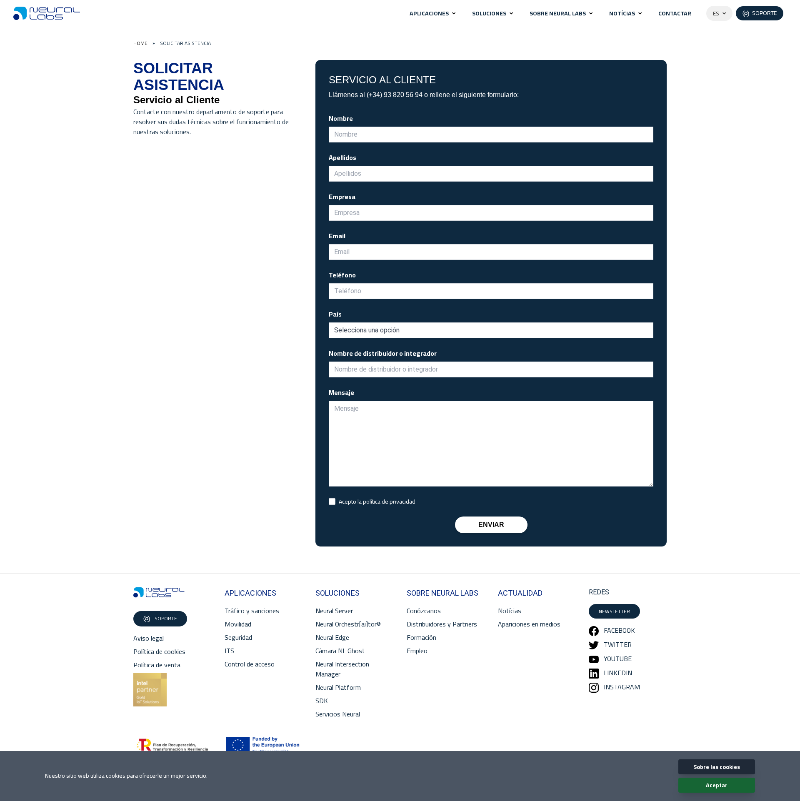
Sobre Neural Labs (558, 13)
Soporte (165, 618)
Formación (421, 637)
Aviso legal (148, 638)
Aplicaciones (429, 13)
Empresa (342, 197)
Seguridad (238, 637)
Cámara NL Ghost (340, 651)
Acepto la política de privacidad (377, 501)
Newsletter (614, 611)
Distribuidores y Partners (442, 624)
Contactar (674, 13)
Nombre (341, 118)
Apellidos (342, 157)
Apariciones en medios (529, 624)
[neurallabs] (159, 592)
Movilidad (238, 624)
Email (337, 236)
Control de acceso (250, 664)
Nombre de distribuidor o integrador (383, 353)
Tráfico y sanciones (252, 611)
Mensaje (341, 392)
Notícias (622, 13)
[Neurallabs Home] (46, 13)
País (335, 314)
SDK (321, 701)
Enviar (491, 524)
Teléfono (342, 275)
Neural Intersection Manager (342, 669)
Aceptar (717, 785)
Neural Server (334, 611)
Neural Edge (332, 637)
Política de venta (156, 665)
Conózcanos (424, 611)
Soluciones (489, 13)
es (716, 13)
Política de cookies (159, 651)
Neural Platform (338, 687)
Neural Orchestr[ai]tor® (348, 624)
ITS (229, 651)
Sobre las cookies (716, 766)
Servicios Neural (337, 714)
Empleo (417, 651)
